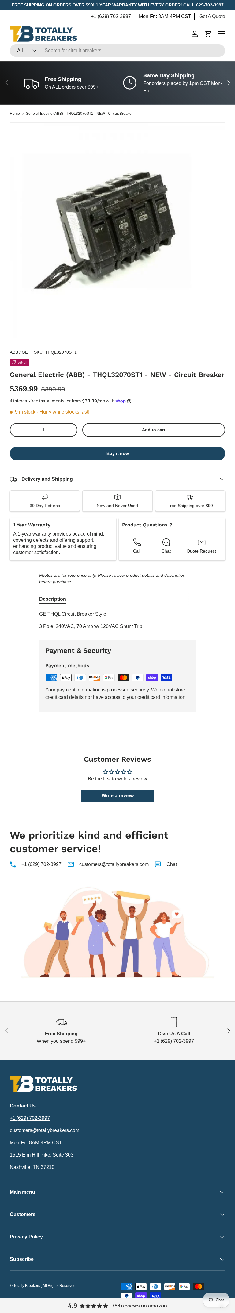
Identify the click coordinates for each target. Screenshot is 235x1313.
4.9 (72, 1306)
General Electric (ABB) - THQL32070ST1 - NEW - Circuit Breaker (79, 113)
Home (15, 113)
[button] (208, 33)
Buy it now (117, 453)
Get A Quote (212, 16)
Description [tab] (52, 599)
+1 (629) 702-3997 (111, 16)
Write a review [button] (118, 795)
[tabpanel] (117, 620)
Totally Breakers (26, 1286)
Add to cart (153, 429)
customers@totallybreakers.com (114, 864)
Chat (171, 864)
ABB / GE (19, 352)
